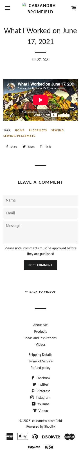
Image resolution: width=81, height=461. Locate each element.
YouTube (43, 404)
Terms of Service (40, 361)
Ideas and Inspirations (40, 338)
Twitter (42, 385)
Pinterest (43, 391)
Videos (40, 345)
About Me (40, 325)
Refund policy (40, 368)
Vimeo (43, 411)
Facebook (43, 378)
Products (40, 332)
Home (20, 130)
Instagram (43, 398)
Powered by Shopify (40, 427)
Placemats (38, 130)
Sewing (57, 130)
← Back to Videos (40, 292)
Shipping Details (40, 355)
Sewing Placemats (19, 136)
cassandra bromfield (47, 421)
